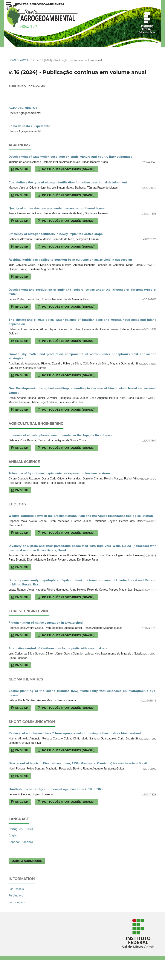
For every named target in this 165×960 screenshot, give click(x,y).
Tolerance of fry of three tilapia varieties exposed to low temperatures (60, 473)
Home (13, 60)
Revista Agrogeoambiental (40, 4)
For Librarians (17, 902)
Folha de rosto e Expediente (29, 126)
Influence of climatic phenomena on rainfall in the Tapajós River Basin (60, 435)
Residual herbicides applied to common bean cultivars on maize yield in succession (70, 259)
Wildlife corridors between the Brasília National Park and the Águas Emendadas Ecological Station (81, 515)
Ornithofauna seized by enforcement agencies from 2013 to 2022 (56, 789)
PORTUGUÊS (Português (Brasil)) (68, 169)
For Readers (16, 888)
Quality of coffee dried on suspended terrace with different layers (57, 208)
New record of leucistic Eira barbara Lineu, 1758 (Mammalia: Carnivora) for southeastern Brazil (78, 763)
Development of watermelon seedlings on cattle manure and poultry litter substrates (70, 156)
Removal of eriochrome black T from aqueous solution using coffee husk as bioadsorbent (75, 733)
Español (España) (21, 842)
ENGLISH (21, 169)
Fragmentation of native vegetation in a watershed (46, 622)
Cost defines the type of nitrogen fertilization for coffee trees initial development (68, 182)
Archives (27, 60)
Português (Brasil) (21, 829)
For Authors (16, 895)
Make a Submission (27, 861)
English (13, 835)
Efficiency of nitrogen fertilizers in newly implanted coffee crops (56, 234)
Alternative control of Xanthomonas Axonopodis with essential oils (58, 648)
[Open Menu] (8, 4)
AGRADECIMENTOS (23, 107)
